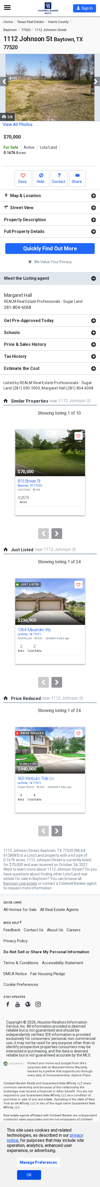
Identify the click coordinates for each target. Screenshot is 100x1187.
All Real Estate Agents (59, 909)
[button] (84, 8)
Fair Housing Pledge (47, 973)
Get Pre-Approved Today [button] (28, 320)
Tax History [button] (15, 356)
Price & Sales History (25, 344)
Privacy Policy (15, 941)
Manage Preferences (38, 1162)
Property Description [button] (25, 219)
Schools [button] (12, 332)
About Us (55, 930)
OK (29, 1175)
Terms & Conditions (20, 962)
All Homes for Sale (20, 909)
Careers (74, 930)
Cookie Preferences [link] (20, 984)
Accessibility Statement (62, 962)
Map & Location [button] (25, 195)
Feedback (11, 930)
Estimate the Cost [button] (21, 368)
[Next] (56, 533)
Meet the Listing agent (26, 278)
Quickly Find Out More (50, 248)
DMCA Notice (15, 973)
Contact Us (33, 930)
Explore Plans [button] (81, 1075)
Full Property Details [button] (24, 231)
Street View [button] (21, 207)
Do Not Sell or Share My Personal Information (46, 951)
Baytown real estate (20, 883)
